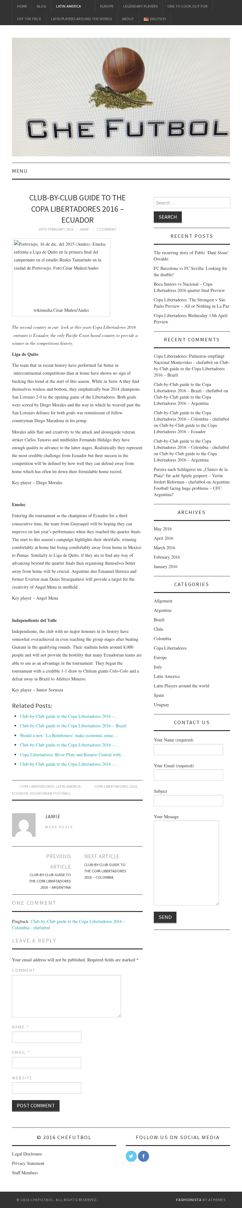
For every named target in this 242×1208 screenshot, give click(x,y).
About (128, 18)
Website (22, 1078)
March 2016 (164, 548)
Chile (158, 629)
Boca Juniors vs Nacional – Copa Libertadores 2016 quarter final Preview (189, 287)
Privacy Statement (28, 1163)
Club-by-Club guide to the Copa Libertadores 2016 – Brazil (73, 726)
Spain (159, 695)
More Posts (59, 827)
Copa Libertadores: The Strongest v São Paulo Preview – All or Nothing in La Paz (191, 303)
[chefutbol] (121, 96)
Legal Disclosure (27, 1154)
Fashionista (189, 1199)
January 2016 (165, 566)
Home (22, 6)
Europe (106, 6)
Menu (20, 170)
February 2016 (167, 557)
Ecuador (20, 793)
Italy (158, 667)
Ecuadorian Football (50, 793)
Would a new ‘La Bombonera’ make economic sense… (69, 735)
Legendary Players (140, 6)
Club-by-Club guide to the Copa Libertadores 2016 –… (69, 716)
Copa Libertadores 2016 (115, 786)
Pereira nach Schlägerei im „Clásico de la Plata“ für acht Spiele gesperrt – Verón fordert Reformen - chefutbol (191, 475)
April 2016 (163, 538)
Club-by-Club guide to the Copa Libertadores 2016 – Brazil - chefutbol (188, 387)
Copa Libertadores (37, 786)
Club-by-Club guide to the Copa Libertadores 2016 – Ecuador (185, 428)
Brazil (159, 620)
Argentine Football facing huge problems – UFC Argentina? (192, 488)
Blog (41, 6)
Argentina (162, 610)
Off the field (29, 18)
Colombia (162, 638)
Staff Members (25, 1173)
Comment (23, 970)
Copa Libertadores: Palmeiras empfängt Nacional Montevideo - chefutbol (189, 359)
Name (20, 1027)
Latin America (68, 6)
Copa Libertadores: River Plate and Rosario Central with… (72, 755)
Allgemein (163, 601)
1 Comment (106, 229)
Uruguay (161, 704)
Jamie (84, 229)
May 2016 (163, 529)
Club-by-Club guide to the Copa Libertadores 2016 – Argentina (50, 881)
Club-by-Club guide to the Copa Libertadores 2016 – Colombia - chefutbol (191, 416)
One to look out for (187, 6)
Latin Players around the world (81, 18)
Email (21, 1052)
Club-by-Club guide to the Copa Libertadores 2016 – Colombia (105, 871)
